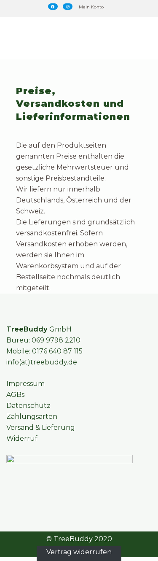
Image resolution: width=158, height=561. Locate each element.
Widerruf (21, 438)
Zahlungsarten (31, 417)
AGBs (15, 395)
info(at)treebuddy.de (41, 362)
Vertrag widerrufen (79, 552)
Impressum (25, 384)
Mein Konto (91, 7)
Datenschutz (28, 406)
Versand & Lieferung (40, 427)
